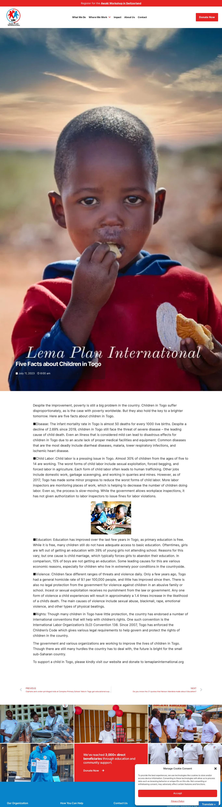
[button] (215, 768)
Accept (177, 793)
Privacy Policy (177, 801)
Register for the (111, 3)
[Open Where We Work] (109, 17)
